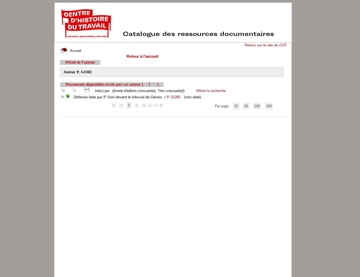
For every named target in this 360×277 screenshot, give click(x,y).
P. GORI (173, 97)
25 (236, 106)
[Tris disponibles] (88, 91)
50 (246, 106)
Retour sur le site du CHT (266, 45)
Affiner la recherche (211, 91)
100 (257, 106)
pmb (174, 120)
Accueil (75, 51)
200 (269, 106)
